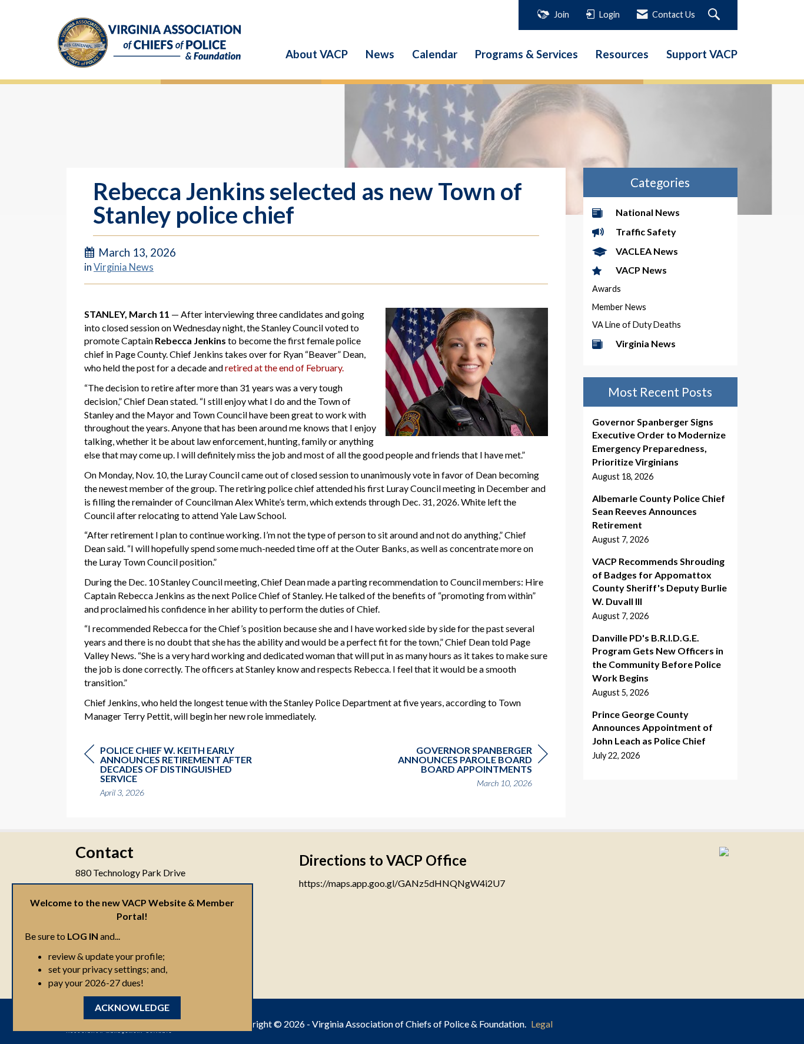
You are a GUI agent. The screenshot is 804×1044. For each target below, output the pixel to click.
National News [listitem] (648, 212)
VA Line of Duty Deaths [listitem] (636, 325)
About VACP (316, 54)
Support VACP (701, 54)
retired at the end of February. (284, 367)
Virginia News (124, 267)
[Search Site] (715, 15)
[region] (459, 768)
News (380, 54)
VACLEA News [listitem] (647, 251)
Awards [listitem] (606, 289)
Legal (542, 1023)
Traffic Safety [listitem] (646, 231)
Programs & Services (526, 54)
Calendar (434, 54)
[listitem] (660, 449)
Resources (622, 54)
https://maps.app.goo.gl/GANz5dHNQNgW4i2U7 (402, 883)
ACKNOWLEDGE (132, 1007)
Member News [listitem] (619, 307)
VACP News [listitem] (641, 269)
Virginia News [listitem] (646, 343)
